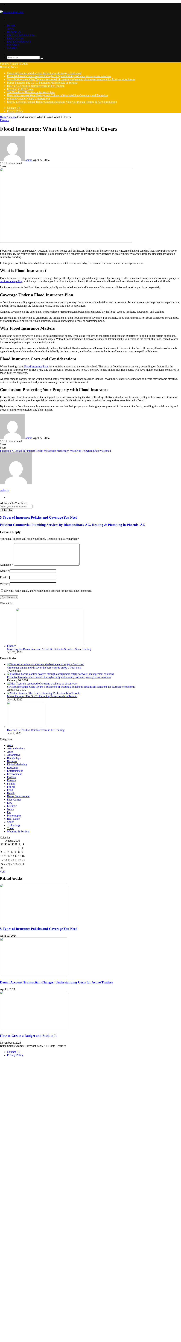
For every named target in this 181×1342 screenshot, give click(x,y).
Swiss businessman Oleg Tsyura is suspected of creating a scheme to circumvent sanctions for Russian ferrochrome (71, 79)
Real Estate (13, 818)
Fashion (11, 777)
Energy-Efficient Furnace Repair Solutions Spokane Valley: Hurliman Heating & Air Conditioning (62, 101)
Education (15, 38)
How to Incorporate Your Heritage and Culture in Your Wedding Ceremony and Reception (57, 95)
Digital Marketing (21, 35)
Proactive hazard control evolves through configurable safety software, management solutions (59, 76)
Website (4, 583)
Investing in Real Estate (20, 88)
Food (10, 789)
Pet (9, 812)
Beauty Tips (14, 758)
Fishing (11, 783)
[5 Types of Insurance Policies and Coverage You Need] (34, 921)
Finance (13, 44)
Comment (6, 564)
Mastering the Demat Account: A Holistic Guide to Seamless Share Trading (49, 649)
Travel (10, 828)
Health (10, 793)
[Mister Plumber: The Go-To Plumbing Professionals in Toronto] (43, 693)
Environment (14, 774)
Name (4, 570)
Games (12, 48)
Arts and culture (16, 748)
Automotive (13, 754)
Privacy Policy (15, 110)
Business (14, 32)
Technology (13, 825)
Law (9, 802)
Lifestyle (12, 805)
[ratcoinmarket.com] (12, 11)
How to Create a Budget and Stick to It (28, 1036)
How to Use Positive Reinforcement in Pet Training (36, 85)
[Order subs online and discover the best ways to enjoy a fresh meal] (45, 664)
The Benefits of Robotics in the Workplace (31, 92)
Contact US (13, 107)
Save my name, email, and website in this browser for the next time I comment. (48, 590)
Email (4, 577)
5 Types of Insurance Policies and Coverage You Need (38, 929)
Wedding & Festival (18, 831)
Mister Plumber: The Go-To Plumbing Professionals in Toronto (42, 82)
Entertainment (19, 41)
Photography (14, 815)
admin (28, 159)
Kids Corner (14, 799)
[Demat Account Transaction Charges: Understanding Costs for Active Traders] (34, 975)
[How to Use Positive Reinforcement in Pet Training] (26, 726)
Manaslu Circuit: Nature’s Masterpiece (28, 98)
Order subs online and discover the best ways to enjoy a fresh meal (44, 73)
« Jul (2, 871)
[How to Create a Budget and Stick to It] (34, 1028)
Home (11, 25)
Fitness (11, 786)
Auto (10, 751)
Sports (10, 821)
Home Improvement (18, 796)
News (10, 809)
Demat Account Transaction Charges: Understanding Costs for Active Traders (56, 982)
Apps (10, 28)
